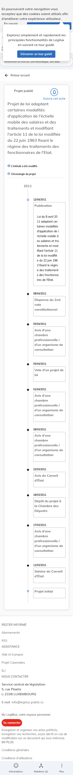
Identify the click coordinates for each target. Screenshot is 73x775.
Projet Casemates (13, 662)
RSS (4, 641)
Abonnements (11, 632)
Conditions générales (15, 750)
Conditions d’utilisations (17, 758)
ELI (4, 671)
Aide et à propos (12, 654)
